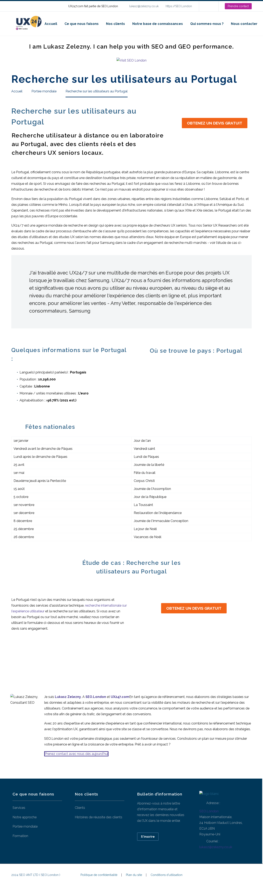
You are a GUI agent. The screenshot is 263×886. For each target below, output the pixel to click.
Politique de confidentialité (99, 875)
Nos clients (115, 24)
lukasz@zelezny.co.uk (144, 6)
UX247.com (120, 697)
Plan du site (134, 875)
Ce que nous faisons (82, 24)
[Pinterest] (30, 658)
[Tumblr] (38, 658)
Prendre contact (238, 6)
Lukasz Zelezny (68, 697)
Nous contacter (244, 24)
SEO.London (209, 811)
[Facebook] (14, 658)
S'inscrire (148, 836)
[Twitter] (22, 658)
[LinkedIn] (208, 6)
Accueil (51, 24)
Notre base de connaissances (157, 24)
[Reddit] (53, 658)
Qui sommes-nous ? (207, 24)
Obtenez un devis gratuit (214, 123)
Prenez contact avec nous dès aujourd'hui (76, 754)
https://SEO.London (179, 6)
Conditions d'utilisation (166, 875)
